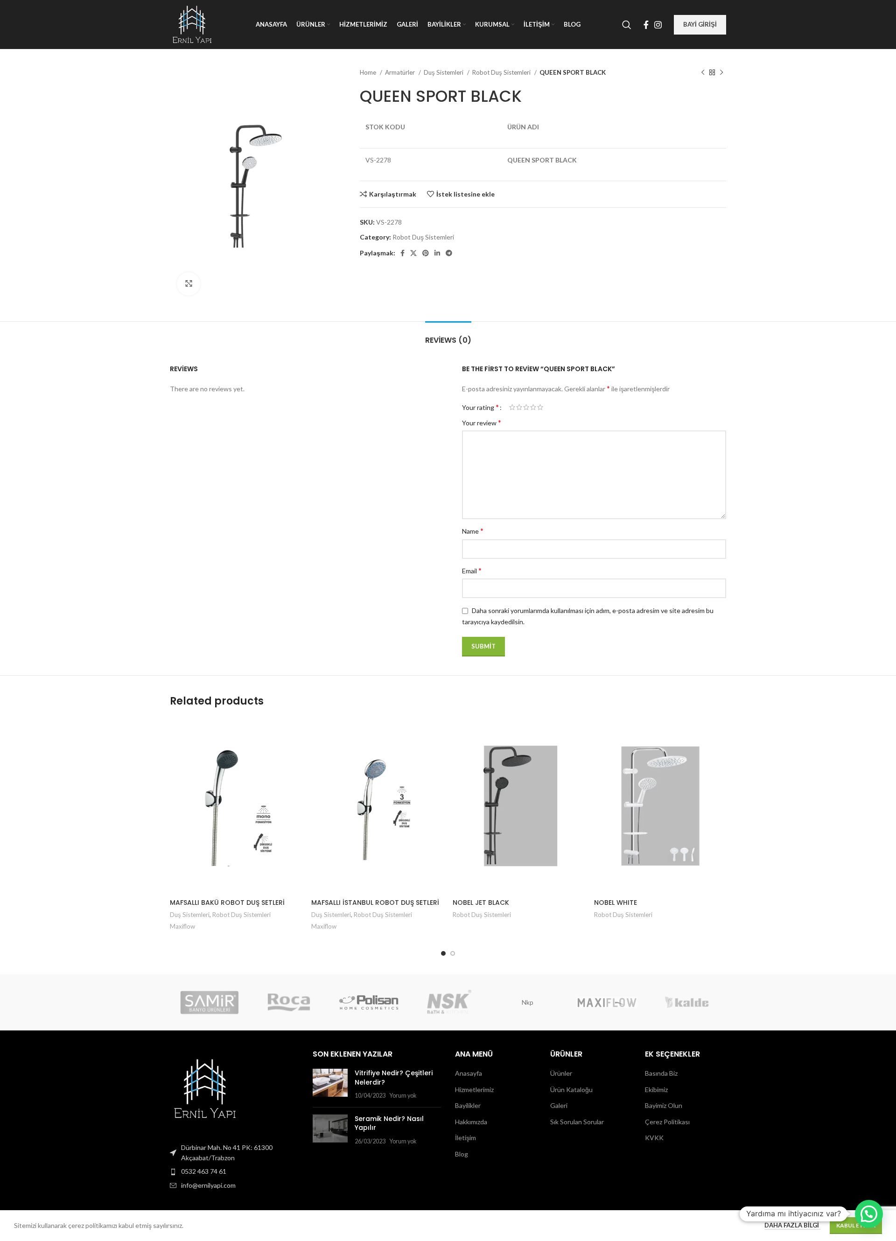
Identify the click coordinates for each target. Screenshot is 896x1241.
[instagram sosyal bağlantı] (658, 25)
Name (472, 530)
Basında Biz (661, 1073)
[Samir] (209, 1002)
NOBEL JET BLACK (481, 902)
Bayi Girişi (700, 24)
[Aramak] (626, 24)
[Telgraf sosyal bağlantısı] (449, 253)
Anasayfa (468, 1073)
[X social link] (413, 253)
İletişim (465, 1138)
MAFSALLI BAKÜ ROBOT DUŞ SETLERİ (227, 902)
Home (369, 72)
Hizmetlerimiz (474, 1089)
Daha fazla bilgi (792, 1225)
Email (472, 570)
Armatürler (400, 72)
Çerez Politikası (667, 1122)
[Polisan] (368, 1002)
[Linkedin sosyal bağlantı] (437, 253)
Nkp (527, 1002)
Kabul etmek (855, 1225)
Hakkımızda (471, 1122)
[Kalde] (686, 1002)
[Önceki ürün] (702, 73)
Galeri (558, 1105)
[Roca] (289, 1002)
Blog (461, 1154)
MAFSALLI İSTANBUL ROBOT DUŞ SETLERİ (375, 902)
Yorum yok (403, 1095)
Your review (481, 422)
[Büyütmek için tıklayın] (188, 284)
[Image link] (205, 1088)
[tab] (448, 335)
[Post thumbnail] (330, 1084)
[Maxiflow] (606, 1002)
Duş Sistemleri (444, 72)
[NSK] (448, 1002)
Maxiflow (182, 926)
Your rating (480, 407)
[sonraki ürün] (721, 73)
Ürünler (561, 1073)
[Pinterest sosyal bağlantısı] (426, 253)
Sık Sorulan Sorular (577, 1122)
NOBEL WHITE (615, 902)
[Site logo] (192, 24)
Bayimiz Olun (663, 1105)
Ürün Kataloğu (571, 1089)
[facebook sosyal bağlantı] (646, 25)
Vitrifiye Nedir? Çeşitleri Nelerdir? (394, 1077)
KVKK (654, 1138)
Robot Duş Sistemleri (502, 72)
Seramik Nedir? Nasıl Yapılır (389, 1123)
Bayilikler (468, 1105)
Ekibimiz (656, 1089)
